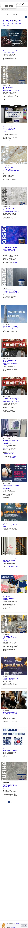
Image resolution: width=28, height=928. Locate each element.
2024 (15, 20)
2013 (19, 23)
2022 (4, 21)
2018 (20, 21)
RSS (26, 17)
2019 (16, 21)
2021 (8, 21)
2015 (12, 23)
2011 (8, 25)
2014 (15, 23)
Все (3, 20)
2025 (11, 20)
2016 (8, 23)
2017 (4, 23)
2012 (4, 25)
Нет (11, 6)
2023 (20, 20)
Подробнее (13, 927)
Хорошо (24, 925)
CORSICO (15, 262)
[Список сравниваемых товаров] (17, 5)
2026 (7, 20)
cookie (17, 923)
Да (6, 6)
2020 (12, 21)
